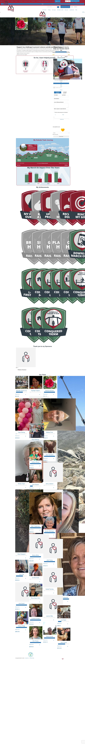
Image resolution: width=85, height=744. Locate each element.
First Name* (56, 94)
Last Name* (64, 94)
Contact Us (27, 658)
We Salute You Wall (53, 1)
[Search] (58, 7)
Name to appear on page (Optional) (60, 108)
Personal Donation (58, 92)
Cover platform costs (56, 126)
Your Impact (46, 1)
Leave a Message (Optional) (58, 102)
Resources (59, 1)
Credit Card (62, 119)
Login (76, 6)
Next (63, 114)
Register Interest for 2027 (75, 1)
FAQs (69, 1)
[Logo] (6, 3)
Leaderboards (64, 1)
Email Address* (56, 98)
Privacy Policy (32, 658)
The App (49, 9)
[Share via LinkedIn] (49, 28)
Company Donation (65, 92)
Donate (81, 1)
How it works (41, 1)
